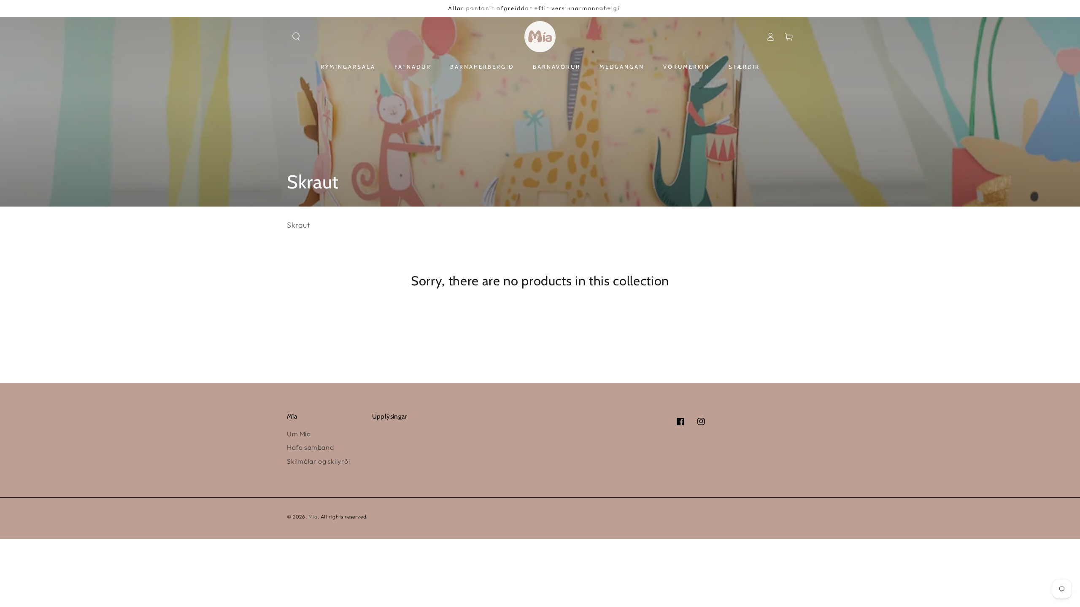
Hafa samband (310, 447)
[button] (296, 36)
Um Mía (299, 434)
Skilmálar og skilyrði (318, 461)
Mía (313, 516)
